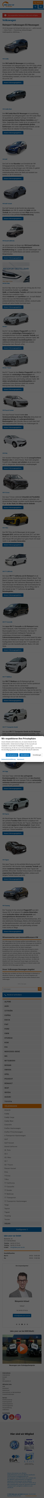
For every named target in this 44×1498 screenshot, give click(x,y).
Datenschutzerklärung (8, 759)
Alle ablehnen (25, 755)
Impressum (20, 759)
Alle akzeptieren (12, 755)
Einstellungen (37, 755)
